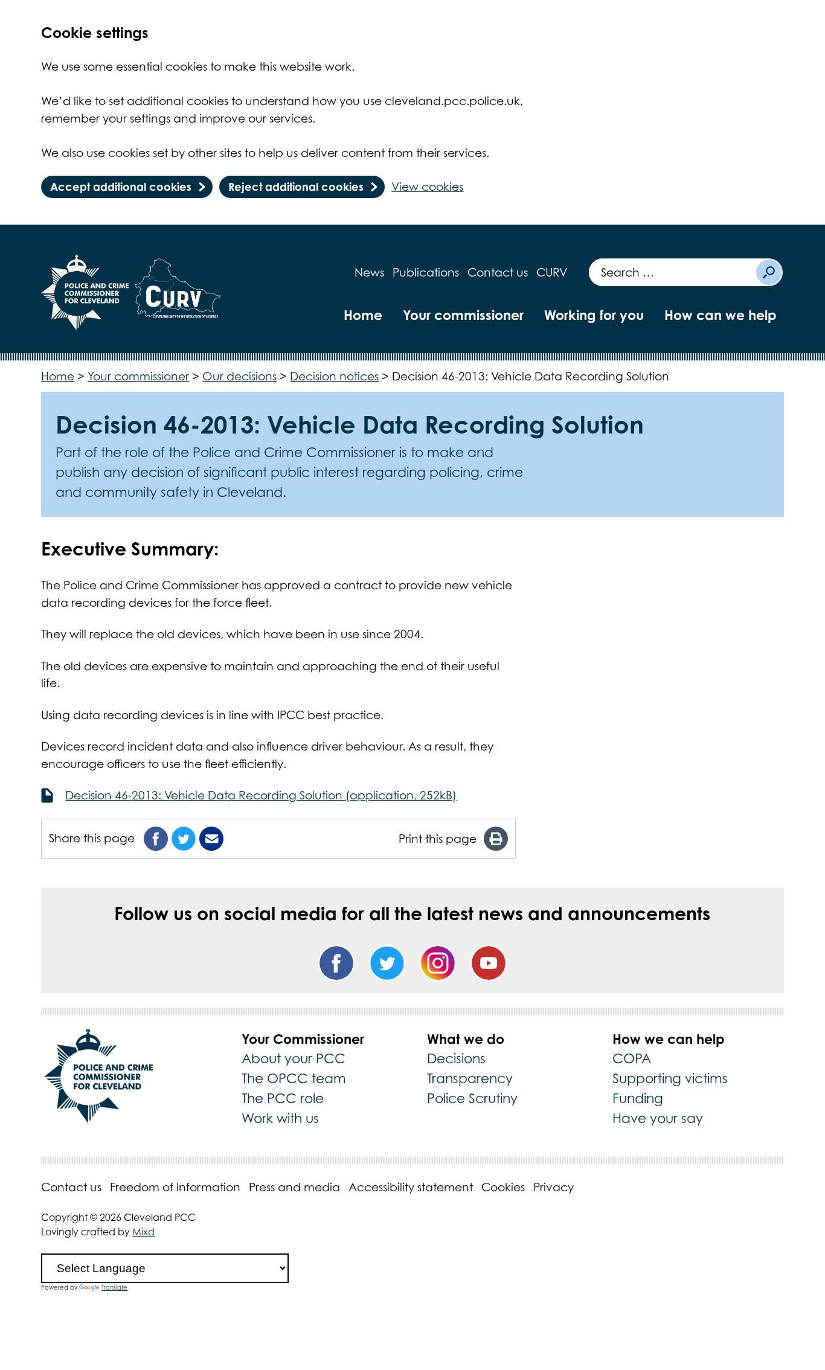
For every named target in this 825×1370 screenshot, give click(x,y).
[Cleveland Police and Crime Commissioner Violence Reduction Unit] (177, 292)
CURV (551, 272)
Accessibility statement (410, 1187)
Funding (637, 1098)
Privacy (553, 1187)
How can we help (720, 315)
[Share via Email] (211, 839)
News (369, 272)
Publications (426, 272)
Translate (114, 1287)
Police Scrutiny (472, 1098)
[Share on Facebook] (156, 839)
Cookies (503, 1187)
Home (363, 315)
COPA (631, 1058)
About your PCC (293, 1058)
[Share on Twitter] (184, 839)
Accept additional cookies (120, 186)
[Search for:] (672, 272)
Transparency (470, 1078)
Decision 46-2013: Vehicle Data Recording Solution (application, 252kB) (261, 795)
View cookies (427, 186)
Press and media (294, 1187)
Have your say (657, 1118)
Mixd (143, 1232)
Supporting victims (670, 1078)
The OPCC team (294, 1078)
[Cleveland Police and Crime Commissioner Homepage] (85, 292)
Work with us (280, 1118)
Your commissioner (463, 315)
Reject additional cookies (296, 186)
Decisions (456, 1058)
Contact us (497, 272)
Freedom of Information (175, 1187)
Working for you (594, 315)
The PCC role (283, 1098)
